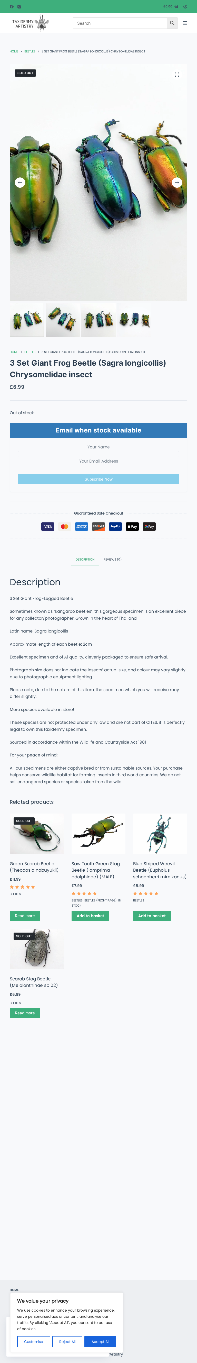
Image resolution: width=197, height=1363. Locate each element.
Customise (33, 1341)
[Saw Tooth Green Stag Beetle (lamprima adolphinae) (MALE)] (98, 834)
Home (14, 1290)
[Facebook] (12, 6)
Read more (25, 915)
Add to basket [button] (90, 915)
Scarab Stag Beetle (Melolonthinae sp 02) (34, 982)
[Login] (185, 6)
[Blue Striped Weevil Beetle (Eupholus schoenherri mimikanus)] (160, 834)
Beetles (15, 894)
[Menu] (185, 23)
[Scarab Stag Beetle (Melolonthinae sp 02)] (37, 949)
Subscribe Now (99, 479)
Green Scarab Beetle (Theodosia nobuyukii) (34, 867)
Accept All (100, 1341)
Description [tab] (85, 559)
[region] (66, 1323)
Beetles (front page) (100, 900)
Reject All (67, 1341)
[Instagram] (19, 6)
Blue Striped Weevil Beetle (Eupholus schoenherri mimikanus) (160, 870)
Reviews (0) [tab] (113, 559)
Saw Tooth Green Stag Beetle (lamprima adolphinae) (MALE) (96, 870)
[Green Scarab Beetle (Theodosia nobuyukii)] (37, 834)
